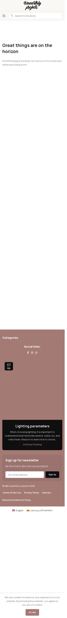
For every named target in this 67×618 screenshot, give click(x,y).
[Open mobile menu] (4, 16)
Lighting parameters (32, 426)
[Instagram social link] (32, 352)
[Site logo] (32, 5)
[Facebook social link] (28, 352)
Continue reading (32, 444)
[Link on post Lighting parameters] (32, 390)
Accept (32, 612)
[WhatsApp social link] (36, 352)
